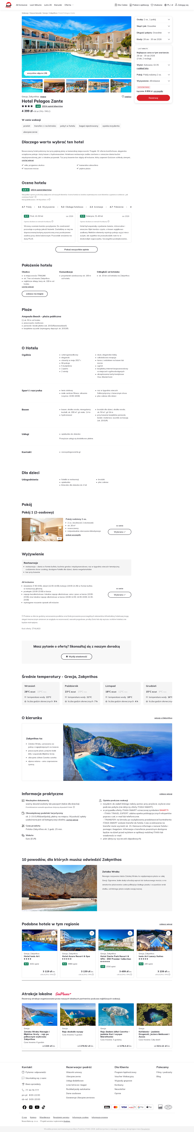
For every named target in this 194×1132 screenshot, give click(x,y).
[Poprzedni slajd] (25, 529)
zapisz (128, 96)
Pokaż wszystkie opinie (76, 249)
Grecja (45, 13)
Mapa (43, 96)
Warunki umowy (74, 1072)
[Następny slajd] (131, 207)
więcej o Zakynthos (163, 718)
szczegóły (158, 91)
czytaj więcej (28, 160)
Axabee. (66, 1121)
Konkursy (119, 1085)
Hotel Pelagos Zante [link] (67, 13)
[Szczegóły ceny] (49, 111)
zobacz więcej (165, 794)
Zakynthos (53, 13)
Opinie (118, 1093)
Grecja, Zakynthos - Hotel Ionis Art (37, 931)
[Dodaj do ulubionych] (53, 933)
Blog (158, 1076)
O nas (24, 1117)
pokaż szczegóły (73, 535)
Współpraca (44, 1117)
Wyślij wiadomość (78, 656)
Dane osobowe (73, 1093)
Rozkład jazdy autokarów (78, 1089)
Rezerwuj (153, 98)
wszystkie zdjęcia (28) (37, 73)
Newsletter (120, 1089)
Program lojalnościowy (125, 1072)
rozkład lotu (142, 68)
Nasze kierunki (35, 13)
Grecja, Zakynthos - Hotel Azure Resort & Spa (77, 932)
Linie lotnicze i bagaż (76, 1085)
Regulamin (145, 1129)
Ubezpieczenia (73, 1076)
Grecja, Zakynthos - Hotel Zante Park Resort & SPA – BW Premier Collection (114, 932)
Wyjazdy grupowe (123, 1080)
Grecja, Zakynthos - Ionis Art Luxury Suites (152, 932)
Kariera (33, 1117)
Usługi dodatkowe (75, 1080)
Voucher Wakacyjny (124, 1076)
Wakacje (25, 13)
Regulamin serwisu (61, 1117)
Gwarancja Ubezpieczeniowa (80, 1097)
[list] (35, 197)
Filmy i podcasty (164, 1072)
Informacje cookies (80, 1117)
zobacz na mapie (34, 293)
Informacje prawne (100, 1117)
